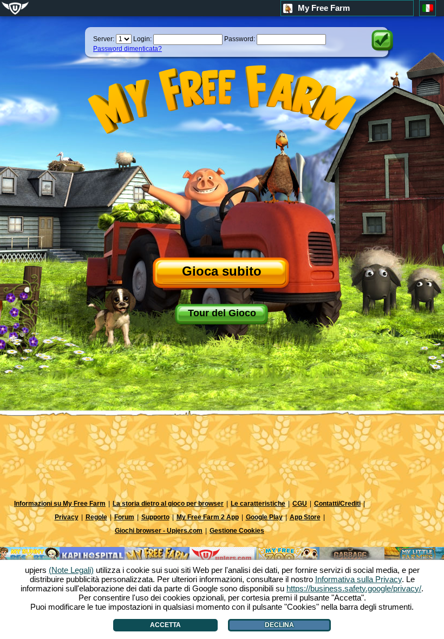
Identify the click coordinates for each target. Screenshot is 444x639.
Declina (279, 625)
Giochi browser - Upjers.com (159, 530)
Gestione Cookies (237, 530)
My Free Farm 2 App (208, 517)
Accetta (165, 625)
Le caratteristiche (258, 503)
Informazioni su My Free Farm (60, 503)
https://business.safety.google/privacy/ (353, 588)
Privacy (67, 517)
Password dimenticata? (127, 49)
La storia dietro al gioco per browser (168, 503)
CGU (299, 503)
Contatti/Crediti (337, 503)
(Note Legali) (71, 570)
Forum (124, 517)
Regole (96, 517)
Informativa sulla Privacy (358, 579)
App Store (305, 517)
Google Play (264, 517)
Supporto (155, 517)
